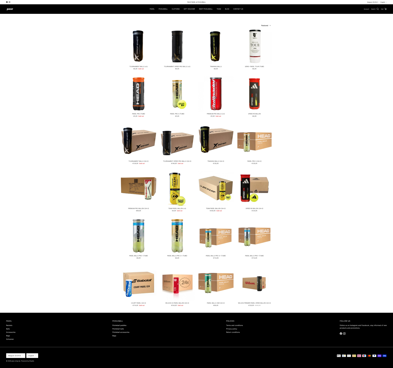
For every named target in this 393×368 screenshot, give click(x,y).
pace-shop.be (15, 361)
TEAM (219, 9)
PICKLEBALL (163, 9)
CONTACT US (238, 9)
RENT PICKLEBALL (206, 9)
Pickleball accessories (120, 332)
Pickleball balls (118, 329)
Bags (8, 336)
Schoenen (10, 339)
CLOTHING (176, 9)
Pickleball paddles (119, 325)
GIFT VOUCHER (189, 9)
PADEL (152, 9)
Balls (8, 329)
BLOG (227, 9)
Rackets (9, 325)
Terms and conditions (234, 325)
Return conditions (233, 332)
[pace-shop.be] (10, 9)
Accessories (10, 332)
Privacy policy (231, 329)
